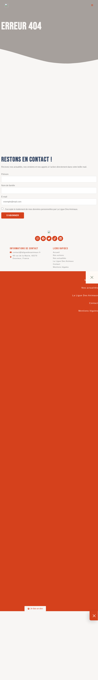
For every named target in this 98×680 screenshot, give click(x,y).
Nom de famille (8, 185)
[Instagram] (37, 238)
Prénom (4, 174)
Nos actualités (59, 258)
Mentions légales (61, 267)
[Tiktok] (54, 238)
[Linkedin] (60, 238)
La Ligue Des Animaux (63, 261)
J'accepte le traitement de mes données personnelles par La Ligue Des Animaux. (41, 209)
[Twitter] (49, 238)
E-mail (4, 197)
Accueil (56, 252)
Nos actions (58, 255)
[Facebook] (43, 238)
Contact (56, 264)
